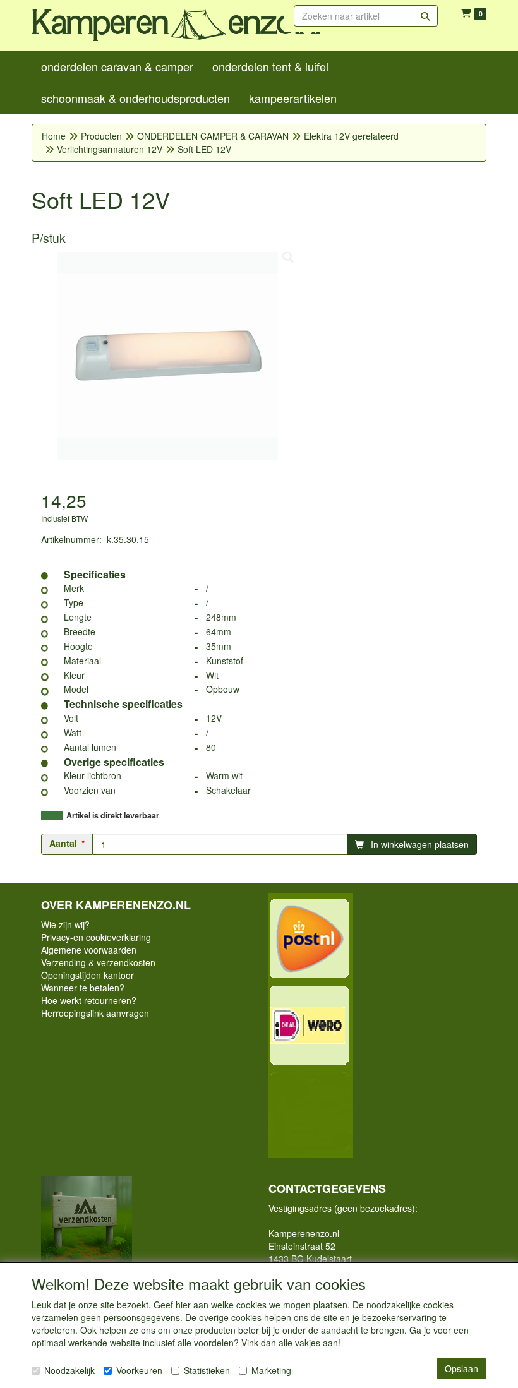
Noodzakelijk (69, 1370)
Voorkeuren (139, 1370)
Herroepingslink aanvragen (95, 1013)
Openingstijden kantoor (87, 975)
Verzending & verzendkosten (98, 962)
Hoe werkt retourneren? (88, 1000)
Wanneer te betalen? (82, 987)
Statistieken (207, 1370)
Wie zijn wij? (65, 924)
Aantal (63, 843)
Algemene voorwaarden (88, 949)
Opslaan (461, 1368)
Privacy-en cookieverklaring (96, 937)
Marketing (271, 1370)
